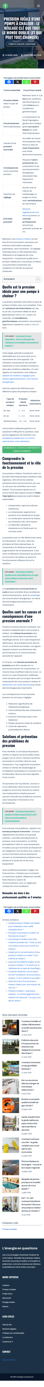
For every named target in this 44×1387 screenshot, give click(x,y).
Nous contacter (8, 1360)
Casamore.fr (7, 1342)
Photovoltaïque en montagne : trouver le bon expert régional (31, 1164)
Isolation (5, 1285)
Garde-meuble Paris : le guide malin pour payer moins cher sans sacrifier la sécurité (31, 1123)
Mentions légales (9, 1329)
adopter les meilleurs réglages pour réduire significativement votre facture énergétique (20, 379)
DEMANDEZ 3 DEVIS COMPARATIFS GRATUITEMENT (22, 449)
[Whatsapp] (26, 82)
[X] (18, 82)
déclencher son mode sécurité (16, 685)
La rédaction (7, 1337)
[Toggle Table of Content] (36, 279)
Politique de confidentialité (13, 1333)
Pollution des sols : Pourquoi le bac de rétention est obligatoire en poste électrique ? (30, 1046)
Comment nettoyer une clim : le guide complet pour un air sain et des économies (30, 1145)
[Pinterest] (35, 82)
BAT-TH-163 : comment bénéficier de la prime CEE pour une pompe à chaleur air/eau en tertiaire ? (31, 1204)
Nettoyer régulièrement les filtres (30, 212)
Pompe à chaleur (16, 44)
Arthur (37, 55)
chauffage (35, 595)
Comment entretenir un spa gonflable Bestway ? (30, 1065)
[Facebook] (9, 82)
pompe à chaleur (23, 239)
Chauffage (30, 44)
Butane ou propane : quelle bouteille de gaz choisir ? (30, 1102)
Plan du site (7, 1325)
